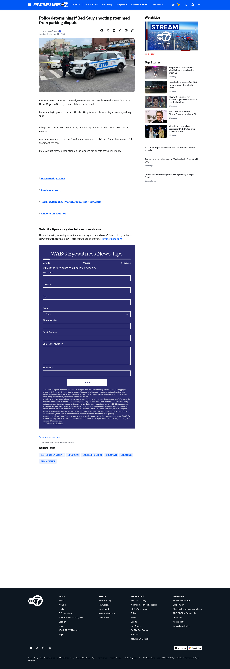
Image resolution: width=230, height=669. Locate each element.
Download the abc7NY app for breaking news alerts (71, 201)
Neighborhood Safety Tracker (144, 605)
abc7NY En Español (140, 639)
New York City (91, 4)
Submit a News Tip (181, 601)
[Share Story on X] (108, 30)
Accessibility (178, 622)
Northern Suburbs (139, 4)
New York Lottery (138, 601)
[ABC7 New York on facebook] (31, 648)
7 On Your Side (65, 613)
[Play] (171, 36)
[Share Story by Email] (126, 30)
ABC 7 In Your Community (184, 613)
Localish (62, 622)
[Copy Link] (132, 30)
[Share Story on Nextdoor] (120, 30)
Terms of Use (103, 658)
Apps (61, 635)
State (45, 308)
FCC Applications (149, 658)
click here (59, 423)
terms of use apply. (112, 238)
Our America (136, 626)
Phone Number (50, 320)
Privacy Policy (33, 658)
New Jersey (107, 4)
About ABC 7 (178, 618)
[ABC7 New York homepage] (51, 5)
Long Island (121, 4)
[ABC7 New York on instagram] (43, 648)
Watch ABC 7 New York (69, 630)
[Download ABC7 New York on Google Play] (195, 648)
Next (87, 382)
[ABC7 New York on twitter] (37, 648)
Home (61, 601)
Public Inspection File (132, 658)
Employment (178, 605)
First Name (48, 272)
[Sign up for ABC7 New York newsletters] (50, 648)
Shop (61, 626)
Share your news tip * (53, 344)
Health (134, 618)
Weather (62, 605)
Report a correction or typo (49, 437)
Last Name (48, 284)
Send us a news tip (51, 190)
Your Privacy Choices (47, 658)
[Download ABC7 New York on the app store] (180, 648)
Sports (134, 622)
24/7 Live (75, 4)
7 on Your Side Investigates (71, 618)
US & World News (139, 609)
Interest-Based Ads (116, 658)
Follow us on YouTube (53, 213)
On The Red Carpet (139, 630)
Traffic (61, 609)
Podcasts (135, 635)
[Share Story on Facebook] (101, 30)
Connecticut (157, 4)
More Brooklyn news (53, 178)
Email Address (50, 332)
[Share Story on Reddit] (114, 30)
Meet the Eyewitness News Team (187, 609)
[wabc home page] (35, 600)
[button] (29, 4)
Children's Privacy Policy (65, 658)
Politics (134, 613)
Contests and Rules (181, 626)
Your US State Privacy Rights (86, 658)
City (45, 296)
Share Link (48, 368)
